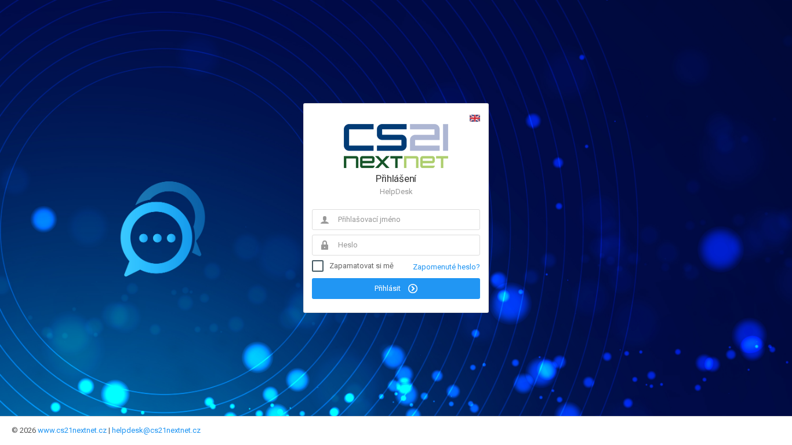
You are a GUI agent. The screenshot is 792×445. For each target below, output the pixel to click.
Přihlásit (388, 288)
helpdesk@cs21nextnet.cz (156, 430)
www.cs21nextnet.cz (72, 430)
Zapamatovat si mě (361, 265)
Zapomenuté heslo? (446, 266)
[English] (475, 118)
